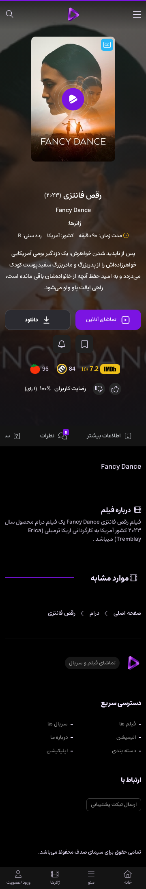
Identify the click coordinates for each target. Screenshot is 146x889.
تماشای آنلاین (101, 319)
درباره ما (59, 737)
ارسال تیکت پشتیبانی (114, 804)
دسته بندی (124, 751)
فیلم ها (127, 724)
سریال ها (57, 724)
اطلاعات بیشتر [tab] (104, 436)
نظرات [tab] (53, 435)
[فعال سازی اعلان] (62, 344)
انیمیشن (126, 737)
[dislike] (99, 389)
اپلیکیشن (57, 751)
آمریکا (53, 235)
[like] (115, 389)
